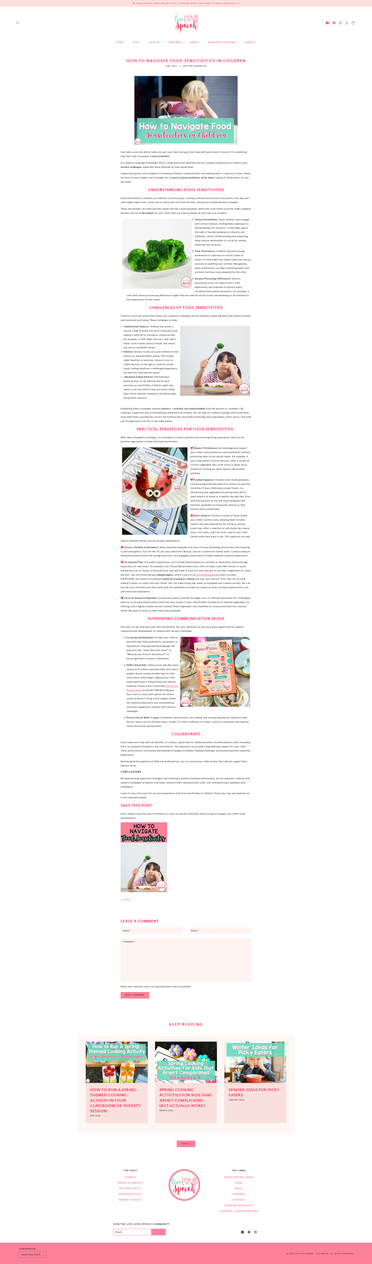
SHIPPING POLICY (130, 1194)
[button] (18, 23)
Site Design (322, 1254)
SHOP (239, 1182)
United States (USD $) (30, 1254)
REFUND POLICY (130, 1188)
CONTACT (238, 1199)
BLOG (238, 1188)
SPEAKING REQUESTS (239, 1205)
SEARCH (130, 1177)
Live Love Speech (304, 1254)
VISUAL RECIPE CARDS (239, 1177)
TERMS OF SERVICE (130, 1182)
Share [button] (126, 899)
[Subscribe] (158, 1232)
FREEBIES (239, 1194)
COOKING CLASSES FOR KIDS (238, 1211)
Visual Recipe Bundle (208, 574)
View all (186, 1143)
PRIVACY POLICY (130, 1199)
